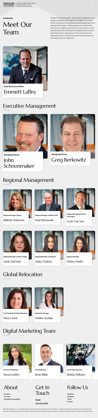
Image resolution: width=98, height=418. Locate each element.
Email (38, 400)
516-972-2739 (42, 403)
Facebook (70, 394)
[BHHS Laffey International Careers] (19, 6)
